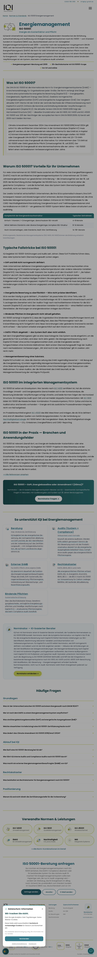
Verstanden (24, 939)
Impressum (32, 944)
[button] (91, 951)
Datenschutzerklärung (19, 944)
